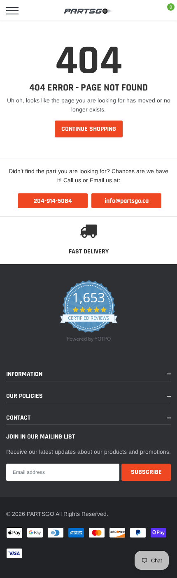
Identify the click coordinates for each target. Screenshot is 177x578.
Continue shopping (88, 129)
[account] (146, 10)
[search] (33, 10)
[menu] (12, 11)
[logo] (88, 10)
